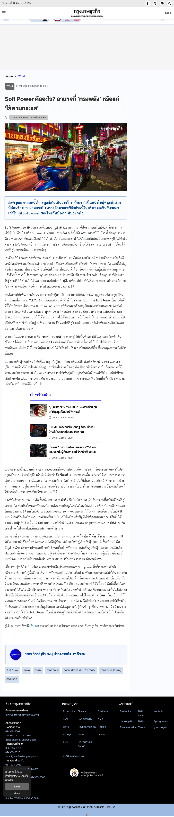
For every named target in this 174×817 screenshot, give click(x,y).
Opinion (102, 734)
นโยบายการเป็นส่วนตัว (85, 744)
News (81, 734)
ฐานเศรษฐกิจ (160, 727)
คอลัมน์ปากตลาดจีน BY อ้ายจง (79, 670)
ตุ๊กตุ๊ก (27, 670)
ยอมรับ (17, 786)
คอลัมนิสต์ (11, 679)
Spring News (161, 721)
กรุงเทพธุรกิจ (126, 721)
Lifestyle (67, 734)
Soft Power (12, 670)
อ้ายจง (34, 626)
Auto (100, 719)
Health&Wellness (87, 727)
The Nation (126, 711)
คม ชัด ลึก (159, 711)
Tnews (141, 727)
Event (66, 742)
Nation (141, 721)
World (21, 76)
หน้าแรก (9, 76)
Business (103, 711)
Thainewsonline (128, 727)
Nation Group (141, 713)
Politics (102, 727)
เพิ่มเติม (9, 779)
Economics (69, 711)
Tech (65, 719)
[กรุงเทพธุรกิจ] (87, 13)
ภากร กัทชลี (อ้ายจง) (110, 670)
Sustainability (85, 719)
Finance (82, 711)
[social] (147, 3)
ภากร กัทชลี (53, 670)
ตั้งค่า (17, 793)
